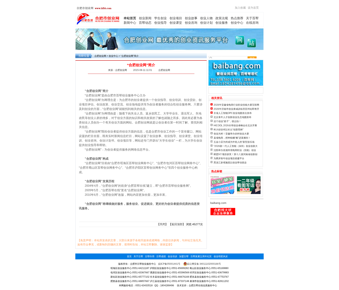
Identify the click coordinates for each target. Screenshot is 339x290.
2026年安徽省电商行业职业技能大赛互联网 (236, 104)
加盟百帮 (184, 256)
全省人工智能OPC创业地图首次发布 (233, 113)
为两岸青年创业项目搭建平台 (229, 158)
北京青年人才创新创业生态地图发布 (232, 117)
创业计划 (206, 22)
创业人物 (206, 18)
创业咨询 (191, 22)
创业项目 (176, 18)
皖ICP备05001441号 (169, 264)
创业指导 (160, 22)
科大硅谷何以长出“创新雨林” (228, 129)
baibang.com (218, 202)
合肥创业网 (100, 56)
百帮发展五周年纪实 (201, 256)
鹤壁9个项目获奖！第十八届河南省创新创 (235, 154)
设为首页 (253, 7)
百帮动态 (145, 22)
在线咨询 (252, 22)
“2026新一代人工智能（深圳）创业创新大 (236, 146)
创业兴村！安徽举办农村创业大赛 (231, 133)
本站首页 (130, 18)
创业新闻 (145, 18)
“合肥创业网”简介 (130, 56)
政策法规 (221, 18)
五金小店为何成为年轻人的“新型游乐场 (234, 142)
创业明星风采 (221, 256)
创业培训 (172, 256)
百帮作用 (149, 256)
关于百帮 (252, 18)
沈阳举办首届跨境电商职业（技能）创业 (235, 150)
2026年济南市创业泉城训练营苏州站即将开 (236, 109)
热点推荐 (237, 18)
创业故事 (191, 18)
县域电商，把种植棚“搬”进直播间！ (232, 137)
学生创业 (160, 18)
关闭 (162, 224)
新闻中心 (130, 22)
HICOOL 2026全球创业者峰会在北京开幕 (235, 125)
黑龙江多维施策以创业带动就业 (230, 162)
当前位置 (83, 55)
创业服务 (221, 22)
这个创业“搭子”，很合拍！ (227, 121)
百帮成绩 (161, 256)
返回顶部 (176, 224)
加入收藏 (240, 7)
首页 (129, 256)
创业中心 (237, 22)
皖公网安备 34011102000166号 (204, 264)
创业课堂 (176, 22)
